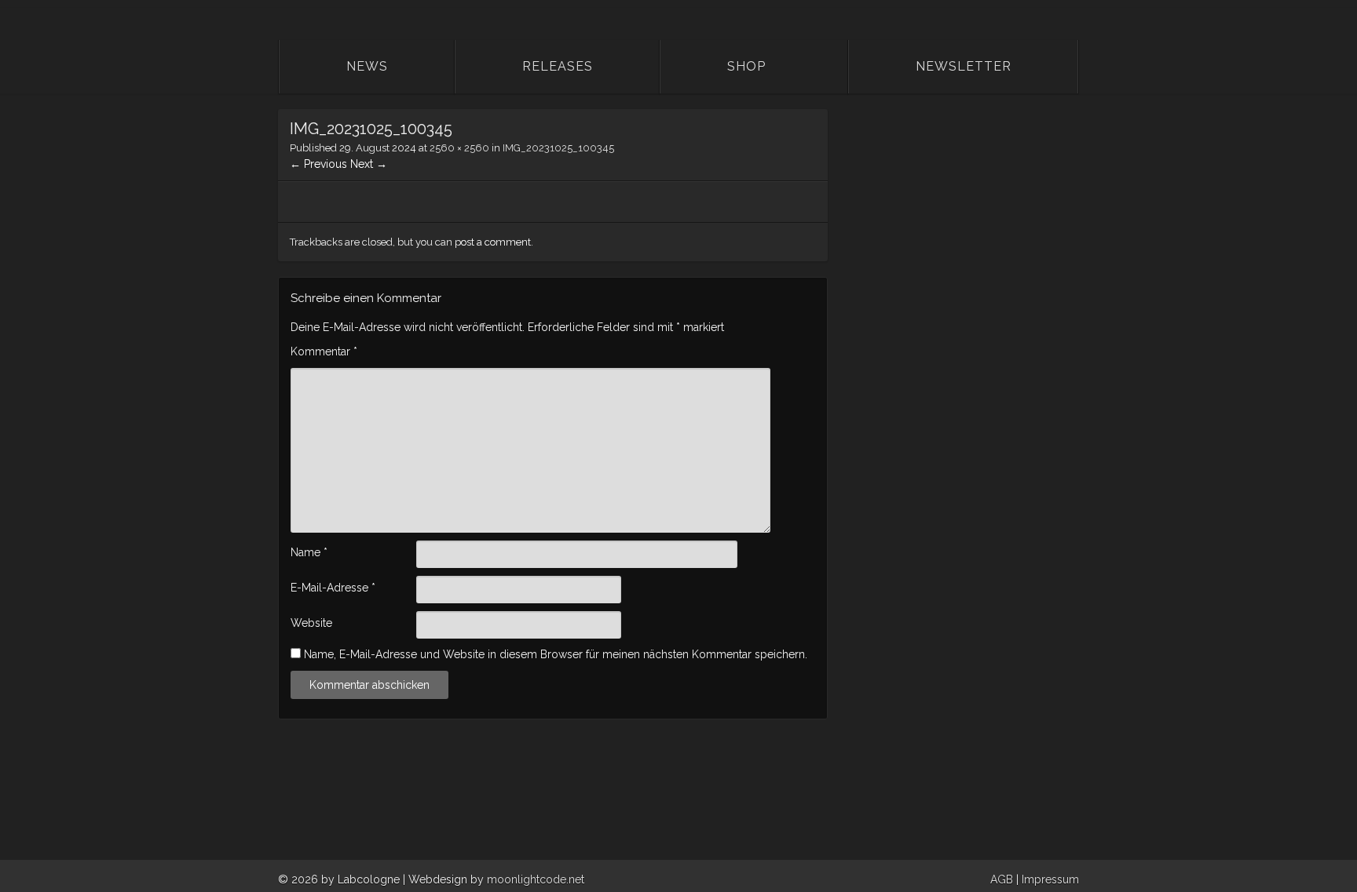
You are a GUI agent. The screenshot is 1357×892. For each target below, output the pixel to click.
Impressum (1050, 879)
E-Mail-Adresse (333, 587)
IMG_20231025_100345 (558, 148)
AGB (1001, 879)
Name (309, 552)
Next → (368, 164)
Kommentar (324, 351)
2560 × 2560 (459, 148)
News (367, 66)
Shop (746, 66)
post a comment (493, 242)
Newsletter (963, 66)
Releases (557, 66)
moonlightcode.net (535, 879)
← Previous (318, 164)
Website (311, 623)
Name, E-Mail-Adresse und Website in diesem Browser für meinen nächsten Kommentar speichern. (555, 654)
